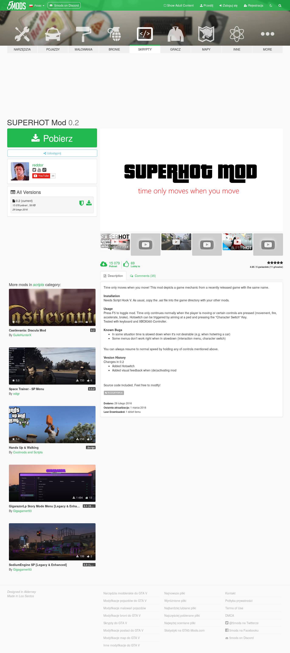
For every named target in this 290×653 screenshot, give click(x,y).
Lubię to (135, 266)
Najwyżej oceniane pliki (179, 623)
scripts (38, 284)
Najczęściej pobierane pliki (182, 615)
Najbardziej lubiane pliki (180, 608)
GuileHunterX (22, 335)
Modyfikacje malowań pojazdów (124, 608)
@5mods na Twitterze (243, 623)
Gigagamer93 (22, 511)
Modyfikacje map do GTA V (121, 638)
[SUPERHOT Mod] (191, 179)
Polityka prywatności (238, 600)
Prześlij (208, 5)
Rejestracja (255, 5)
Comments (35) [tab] (144, 276)
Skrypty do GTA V (115, 623)
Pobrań (113, 266)
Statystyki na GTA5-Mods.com (184, 630)
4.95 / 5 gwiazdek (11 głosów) (266, 267)
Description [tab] (114, 276)
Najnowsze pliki (174, 593)
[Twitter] (34, 169)
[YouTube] (39, 169)
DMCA (229, 615)
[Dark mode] (270, 5)
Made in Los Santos (20, 596)
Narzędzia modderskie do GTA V (125, 593)
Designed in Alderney (21, 592)
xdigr (16, 393)
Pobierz (57, 137)
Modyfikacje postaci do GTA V (123, 630)
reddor (37, 165)
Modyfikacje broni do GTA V (122, 615)
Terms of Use (234, 608)
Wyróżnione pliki (175, 600)
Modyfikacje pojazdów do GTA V (124, 600)
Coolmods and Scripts (28, 452)
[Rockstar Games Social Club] (44, 169)
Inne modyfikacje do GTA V (121, 645)
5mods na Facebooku (243, 630)
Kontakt (230, 593)
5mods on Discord (241, 638)
